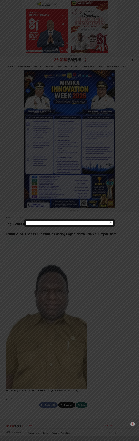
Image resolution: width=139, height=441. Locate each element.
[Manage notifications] (132, 424)
